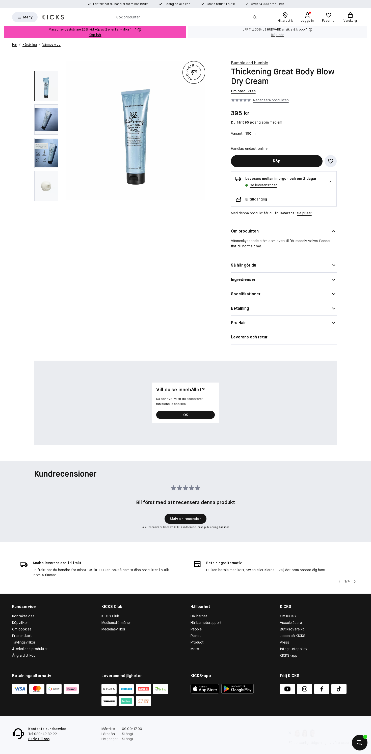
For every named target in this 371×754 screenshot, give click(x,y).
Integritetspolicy (293, 649)
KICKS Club (110, 616)
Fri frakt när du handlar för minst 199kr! (120, 4)
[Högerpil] (355, 581)
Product (197, 642)
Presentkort (22, 635)
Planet (196, 635)
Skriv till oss (38, 739)
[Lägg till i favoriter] (331, 161)
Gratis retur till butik (221, 4)
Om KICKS (288, 616)
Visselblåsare (291, 622)
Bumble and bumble (249, 63)
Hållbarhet (199, 616)
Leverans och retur (249, 337)
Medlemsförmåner (116, 622)
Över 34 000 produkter (267, 4)
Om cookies (22, 629)
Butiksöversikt (292, 629)
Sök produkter (128, 17)
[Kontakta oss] (359, 742)
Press (284, 642)
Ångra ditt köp (24, 655)
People (196, 629)
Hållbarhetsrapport (206, 622)
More (195, 649)
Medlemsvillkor (113, 629)
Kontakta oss (23, 616)
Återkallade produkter (30, 649)
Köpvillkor (20, 622)
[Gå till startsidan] (53, 17)
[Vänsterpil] (339, 581)
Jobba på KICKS (292, 635)
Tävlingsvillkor (23, 642)
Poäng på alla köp (178, 4)
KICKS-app (288, 655)
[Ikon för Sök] (255, 17)
